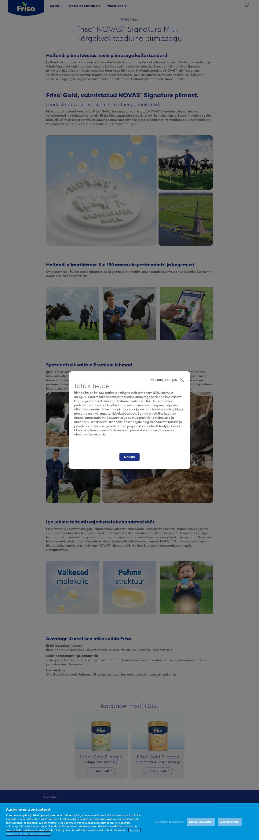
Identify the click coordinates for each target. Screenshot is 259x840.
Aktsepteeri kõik (229, 821)
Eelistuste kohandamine (169, 821)
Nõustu (129, 456)
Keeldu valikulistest (201, 821)
